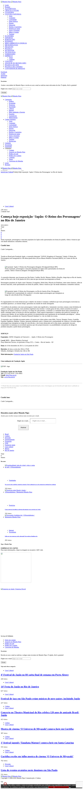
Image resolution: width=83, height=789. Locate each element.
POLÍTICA (8, 48)
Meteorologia (13, 117)
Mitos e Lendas (14, 32)
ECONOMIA (9, 36)
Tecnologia (12, 532)
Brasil (7, 434)
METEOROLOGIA (11, 45)
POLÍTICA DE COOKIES (13, 67)
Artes (10, 16)
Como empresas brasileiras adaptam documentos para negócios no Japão (23, 509)
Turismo (11, 34)
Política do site (13, 154)
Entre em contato (10, 640)
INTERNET (9, 41)
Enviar (3, 662)
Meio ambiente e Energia (17, 112)
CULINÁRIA (9, 12)
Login (7, 5)
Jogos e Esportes (14, 30)
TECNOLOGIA (10, 52)
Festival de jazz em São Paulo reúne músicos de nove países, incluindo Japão (40, 698)
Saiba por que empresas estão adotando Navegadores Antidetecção (21, 536)
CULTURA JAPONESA (13, 14)
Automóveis (13, 116)
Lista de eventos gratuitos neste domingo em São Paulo (29, 770)
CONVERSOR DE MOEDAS (15, 68)
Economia (12, 103)
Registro (7, 7)
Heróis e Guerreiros (15, 27)
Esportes (11, 114)
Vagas (11, 57)
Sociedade (12, 107)
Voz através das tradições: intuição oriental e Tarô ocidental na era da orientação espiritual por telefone (30, 484)
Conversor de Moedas (16, 161)
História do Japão (14, 28)
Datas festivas (13, 21)
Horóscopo (12, 141)
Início (2, 172)
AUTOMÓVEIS (10, 9)
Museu (7, 448)
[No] (70, 787)
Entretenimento (10, 439)
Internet (11, 110)
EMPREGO (9, 56)
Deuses (11, 23)
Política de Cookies (15, 156)
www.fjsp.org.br (9, 377)
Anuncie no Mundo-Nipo (17, 152)
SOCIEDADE (9, 50)
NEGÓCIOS (9, 47)
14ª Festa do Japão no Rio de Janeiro (20, 686)
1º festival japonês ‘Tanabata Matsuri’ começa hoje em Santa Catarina (37, 742)
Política (11, 101)
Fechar (51, 787)
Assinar (4, 92)
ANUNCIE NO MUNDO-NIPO (15, 63)
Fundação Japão (10, 445)
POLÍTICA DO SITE (12, 65)
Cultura (7, 436)
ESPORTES (9, 38)
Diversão (8, 438)
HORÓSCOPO (10, 39)
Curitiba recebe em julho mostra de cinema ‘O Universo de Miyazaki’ (37, 756)
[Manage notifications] (5, 783)
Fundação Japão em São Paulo (23, 354)
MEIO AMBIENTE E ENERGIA (16, 43)
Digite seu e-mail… (23, 421)
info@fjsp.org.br (11, 375)
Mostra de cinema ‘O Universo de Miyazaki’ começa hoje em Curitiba (37, 729)
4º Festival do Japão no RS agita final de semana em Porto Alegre (35, 674)
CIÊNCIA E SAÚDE (12, 10)
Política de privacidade (61, 787)
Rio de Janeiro (9, 450)
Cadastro (12, 59)
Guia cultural (9, 447)
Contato (11, 150)
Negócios (12, 105)
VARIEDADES (10, 54)
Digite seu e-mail (6, 89)
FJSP (6, 443)
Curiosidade (13, 19)
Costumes (12, 18)
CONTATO (9, 61)
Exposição (8, 441)
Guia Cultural (8, 172)
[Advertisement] (41, 188)
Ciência (11, 108)
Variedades (12, 480)
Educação (12, 25)
